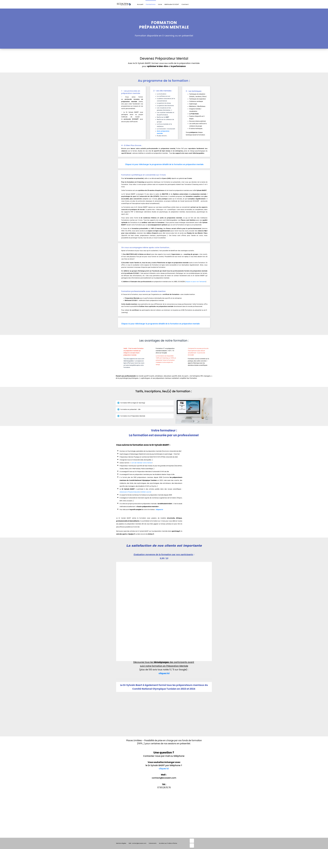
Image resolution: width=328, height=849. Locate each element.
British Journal (146, 492)
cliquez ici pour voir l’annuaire (196, 281)
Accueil (140, 4)
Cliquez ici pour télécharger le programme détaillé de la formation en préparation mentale (164, 164)
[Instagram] (192, 845)
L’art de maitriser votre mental (141, 463)
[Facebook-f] (192, 841)
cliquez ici (159, 510)
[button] (145, 402)
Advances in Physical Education (130, 492)
